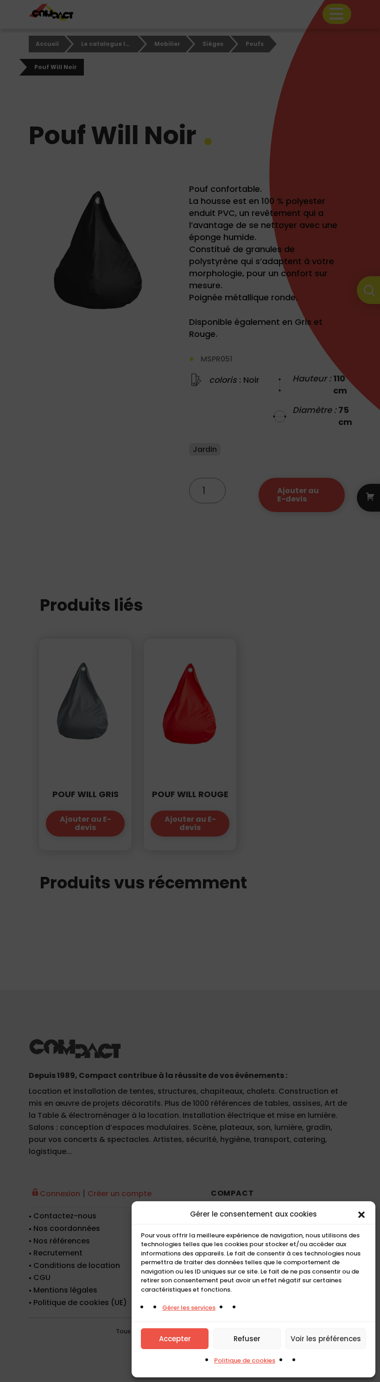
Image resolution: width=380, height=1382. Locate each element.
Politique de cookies (244, 1360)
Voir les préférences (326, 1339)
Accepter (175, 1339)
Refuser (247, 1339)
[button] (361, 1214)
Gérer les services (188, 1307)
